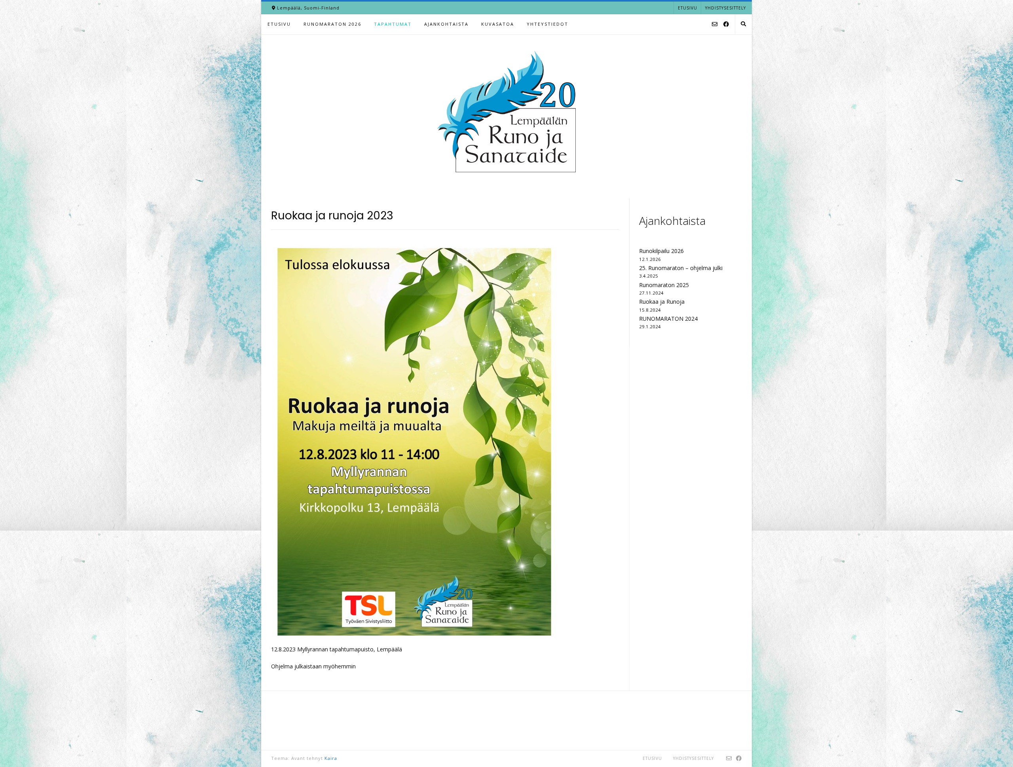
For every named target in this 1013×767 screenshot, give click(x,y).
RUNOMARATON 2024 (668, 318)
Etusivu (687, 8)
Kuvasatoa (497, 24)
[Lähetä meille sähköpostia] (714, 24)
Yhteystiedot (547, 24)
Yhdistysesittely (725, 8)
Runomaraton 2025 (664, 285)
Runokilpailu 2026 (661, 251)
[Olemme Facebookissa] (726, 24)
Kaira (330, 758)
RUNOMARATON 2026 (332, 24)
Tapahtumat (393, 24)
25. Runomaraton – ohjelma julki (681, 268)
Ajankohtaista (446, 24)
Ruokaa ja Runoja (662, 301)
